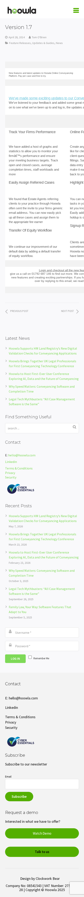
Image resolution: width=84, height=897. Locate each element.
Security (11, 477)
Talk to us (42, 852)
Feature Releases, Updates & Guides (31, 43)
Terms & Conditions (19, 468)
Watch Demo (42, 833)
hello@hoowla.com (21, 455)
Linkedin (11, 462)
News (59, 43)
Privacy (10, 473)
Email (8, 776)
